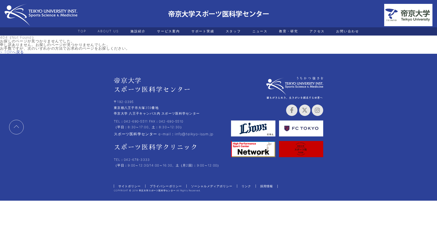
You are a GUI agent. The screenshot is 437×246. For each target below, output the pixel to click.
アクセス (317, 31)
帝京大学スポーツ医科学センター (41, 15)
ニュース (260, 31)
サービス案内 (168, 31)
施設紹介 (138, 31)
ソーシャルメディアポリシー (212, 186)
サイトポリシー (129, 186)
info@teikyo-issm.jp (194, 134)
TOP (82, 31)
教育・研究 (288, 31)
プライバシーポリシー (166, 186)
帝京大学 (408, 15)
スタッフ (233, 31)
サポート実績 (202, 31)
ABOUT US (108, 31)
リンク (246, 186)
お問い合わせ (347, 31)
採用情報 (266, 186)
